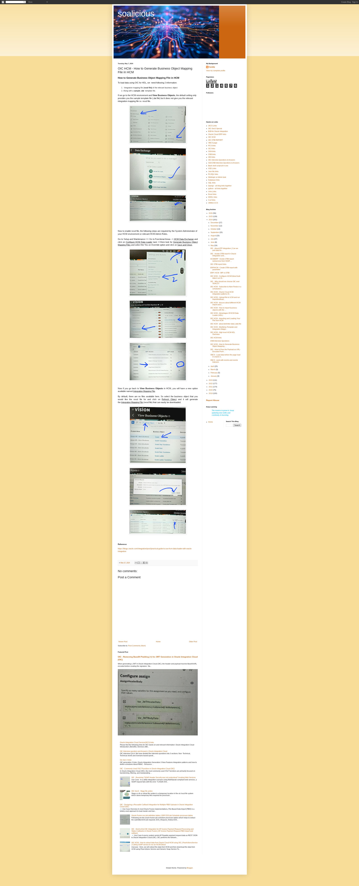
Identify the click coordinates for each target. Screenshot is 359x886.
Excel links (212, 194)
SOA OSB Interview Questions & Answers (223, 163)
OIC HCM (212, 137)
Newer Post (122, 642)
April (213, 366)
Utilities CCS (213, 203)
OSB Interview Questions (219, 341)
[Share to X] (141, 562)
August (213, 236)
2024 (211, 220)
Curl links (211, 200)
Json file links (213, 171)
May (212, 245)
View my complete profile (215, 71)
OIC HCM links (216, 338)
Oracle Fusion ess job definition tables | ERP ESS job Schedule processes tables (162, 815)
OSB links (212, 154)
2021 (211, 387)
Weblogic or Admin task (217, 177)
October (214, 229)
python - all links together (217, 189)
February (214, 373)
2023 (211, 380)
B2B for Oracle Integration (218, 131)
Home (158, 642)
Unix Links (212, 191)
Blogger (190, 868)
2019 (211, 393)
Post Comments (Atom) (137, 646)
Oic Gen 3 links (125, 760)
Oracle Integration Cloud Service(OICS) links (137, 742)
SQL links (212, 183)
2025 (211, 216)
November (215, 226)
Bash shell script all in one (218, 166)
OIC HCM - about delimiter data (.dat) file (225, 324)
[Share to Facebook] (144, 562)
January (214, 376)
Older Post (193, 642)
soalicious (136, 13)
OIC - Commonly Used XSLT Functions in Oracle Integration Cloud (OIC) (147, 769)
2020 (211, 390)
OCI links (211, 149)
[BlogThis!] (138, 562)
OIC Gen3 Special (215, 129)
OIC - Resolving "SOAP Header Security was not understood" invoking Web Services (163, 777)
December (215, 223)
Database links (214, 180)
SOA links (212, 151)
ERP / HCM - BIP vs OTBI (219, 273)
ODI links (211, 157)
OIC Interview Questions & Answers (221, 160)
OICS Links (212, 126)
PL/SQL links (213, 174)
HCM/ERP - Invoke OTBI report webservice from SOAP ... (222, 260)
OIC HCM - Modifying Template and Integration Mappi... (223, 328)
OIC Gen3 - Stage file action (142, 791)
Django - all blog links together (220, 186)
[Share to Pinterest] (146, 562)
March (213, 370)
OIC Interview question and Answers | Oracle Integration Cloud (143, 751)
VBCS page (212, 143)
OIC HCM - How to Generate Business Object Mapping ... (224, 345)
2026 (211, 213)
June (213, 242)
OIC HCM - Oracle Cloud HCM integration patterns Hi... (221, 293)
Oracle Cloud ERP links (217, 134)
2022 (211, 384)
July (212, 239)
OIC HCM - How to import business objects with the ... (223, 309)
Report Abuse (212, 400)
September (215, 232)
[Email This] (136, 562)
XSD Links (212, 168)
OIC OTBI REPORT (215, 140)
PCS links (212, 146)
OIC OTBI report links (218, 264)
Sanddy (212, 67)
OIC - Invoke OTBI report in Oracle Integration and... (223, 255)
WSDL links (212, 197)
